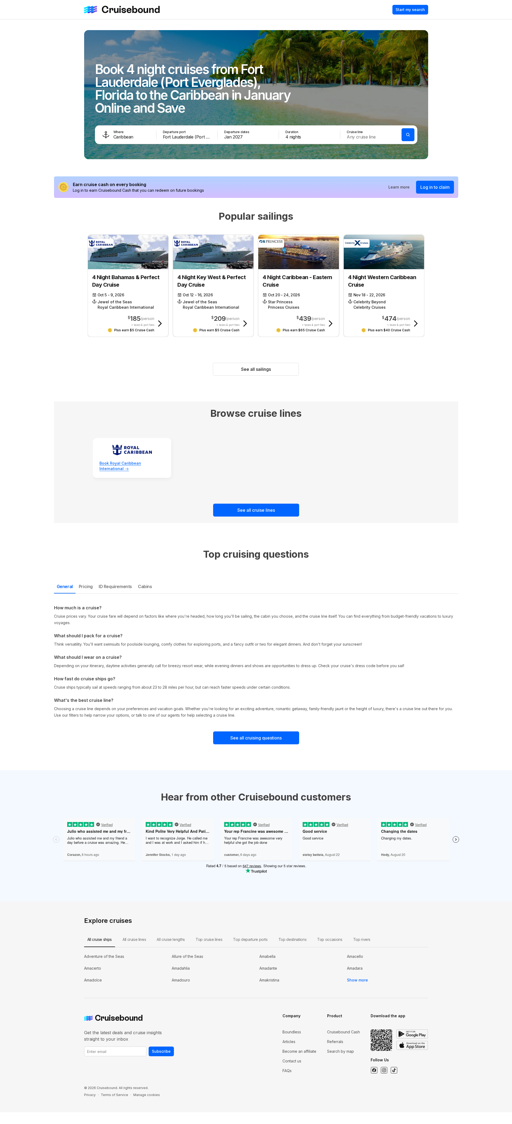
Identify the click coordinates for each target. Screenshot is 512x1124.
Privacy (90, 1095)
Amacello (355, 956)
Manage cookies (146, 1095)
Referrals (335, 1041)
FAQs (287, 1070)
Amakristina (269, 980)
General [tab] (65, 586)
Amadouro (181, 980)
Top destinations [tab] (292, 939)
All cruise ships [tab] (99, 939)
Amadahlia (181, 968)
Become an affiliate (299, 1051)
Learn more (399, 187)
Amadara (355, 968)
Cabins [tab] (145, 586)
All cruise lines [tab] (134, 939)
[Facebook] (374, 1070)
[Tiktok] (394, 1070)
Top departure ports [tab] (250, 939)
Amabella (267, 956)
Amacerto (92, 968)
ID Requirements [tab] (115, 586)
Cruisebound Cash (343, 1032)
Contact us (291, 1061)
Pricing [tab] (86, 586)
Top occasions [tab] (329, 939)
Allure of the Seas (187, 956)
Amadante (268, 968)
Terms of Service (114, 1095)
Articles (288, 1041)
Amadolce (93, 980)
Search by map (340, 1051)
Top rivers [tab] (362, 939)
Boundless (291, 1032)
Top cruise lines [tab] (209, 939)
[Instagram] (384, 1070)
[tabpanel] (256, 661)
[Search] (408, 134)
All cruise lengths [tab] (171, 939)
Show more (357, 980)
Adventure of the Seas (104, 956)
